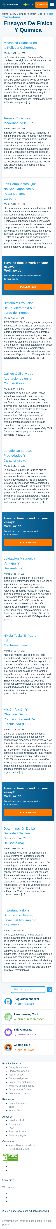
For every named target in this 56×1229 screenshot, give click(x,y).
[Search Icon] (49, 989)
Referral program (18, 1135)
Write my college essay (21, 1085)
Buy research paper (19, 1093)
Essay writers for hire (20, 1089)
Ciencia (41, 14)
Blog (11, 1106)
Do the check (26, 1004)
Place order (28, 287)
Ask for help (26, 1050)
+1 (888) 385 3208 (19, 1149)
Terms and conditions (30, 1221)
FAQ (11, 1128)
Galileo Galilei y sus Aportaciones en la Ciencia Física (18, 378)
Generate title (27, 1034)
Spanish (32, 14)
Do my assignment (19, 1078)
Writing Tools (16, 1110)
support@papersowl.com (22, 1145)
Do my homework (18, 1067)
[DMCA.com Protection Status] (10, 1157)
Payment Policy (17, 1131)
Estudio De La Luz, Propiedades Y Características (18, 455)
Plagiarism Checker (19, 1071)
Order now (42, 5)
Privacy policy (10, 1221)
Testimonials (15, 1124)
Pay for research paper (21, 1082)
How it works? (16, 1120)
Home (5, 14)
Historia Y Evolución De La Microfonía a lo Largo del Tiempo (19, 307)
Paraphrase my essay (31, 1019)
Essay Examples (18, 14)
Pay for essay (16, 1074)
